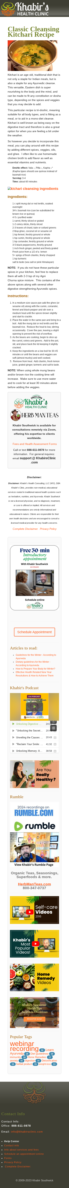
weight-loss (45, 1064)
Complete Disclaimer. (25, 528)
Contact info (11, 1145)
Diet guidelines (39, 1053)
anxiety (14, 1060)
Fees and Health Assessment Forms (35, 443)
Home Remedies (37, 1057)
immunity (15, 1057)
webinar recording (24, 1046)
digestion (30, 1060)
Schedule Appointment (34, 632)
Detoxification (49, 1060)
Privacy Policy (48, 528)
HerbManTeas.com (34, 884)
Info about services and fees (21, 1149)
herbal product (24, 1064)
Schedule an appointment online (24, 1154)
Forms (8, 1158)
